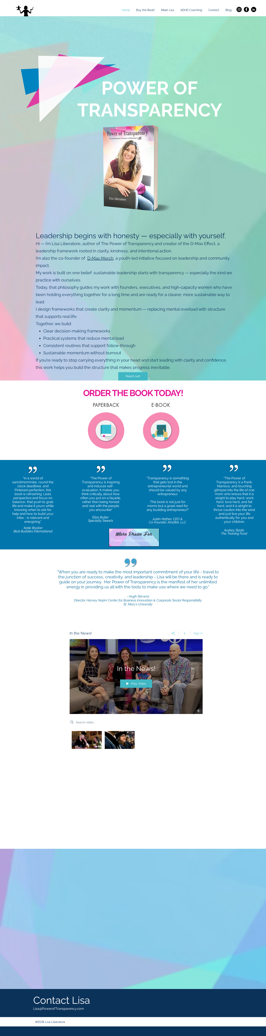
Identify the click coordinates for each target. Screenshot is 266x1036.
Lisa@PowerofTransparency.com (58, 1009)
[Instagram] (239, 9)
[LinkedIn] (253, 9)
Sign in (198, 633)
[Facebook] (246, 9)
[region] (106, 430)
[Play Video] (87, 740)
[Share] (173, 633)
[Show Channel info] (184, 633)
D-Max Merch (100, 258)
